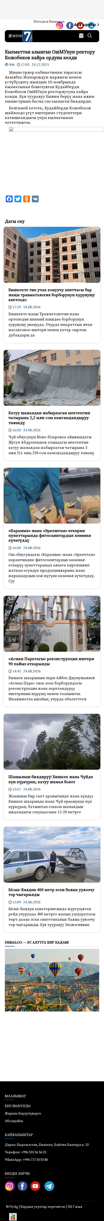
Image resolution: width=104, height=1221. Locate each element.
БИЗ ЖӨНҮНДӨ (17, 1106)
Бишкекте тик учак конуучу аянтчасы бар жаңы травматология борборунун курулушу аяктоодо (51, 294)
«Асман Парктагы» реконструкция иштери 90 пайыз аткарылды (51, 661)
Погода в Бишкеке (49, 22)
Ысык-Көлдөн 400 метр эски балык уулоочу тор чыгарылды (51, 892)
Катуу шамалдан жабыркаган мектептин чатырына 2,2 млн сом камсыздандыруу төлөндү (49, 418)
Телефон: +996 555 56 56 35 (25, 1152)
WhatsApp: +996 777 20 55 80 (26, 1160)
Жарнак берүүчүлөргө (23, 1113)
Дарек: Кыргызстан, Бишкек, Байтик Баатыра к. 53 (47, 1145)
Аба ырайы (85, 25)
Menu (17, 36)
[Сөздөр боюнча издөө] (90, 36)
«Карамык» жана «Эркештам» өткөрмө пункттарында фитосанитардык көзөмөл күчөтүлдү (49, 535)
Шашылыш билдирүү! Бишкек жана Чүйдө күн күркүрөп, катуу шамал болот (50, 779)
